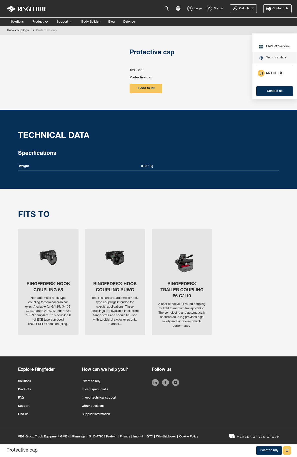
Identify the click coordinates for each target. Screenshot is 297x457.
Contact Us (280, 8)
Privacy (125, 436)
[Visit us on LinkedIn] (155, 383)
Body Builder (90, 21)
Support (62, 21)
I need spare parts (95, 389)
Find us (23, 414)
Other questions (93, 406)
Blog (111, 21)
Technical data (276, 57)
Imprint (138, 436)
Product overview (278, 46)
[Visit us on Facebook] (165, 383)
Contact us (274, 91)
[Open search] (168, 9)
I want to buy (91, 381)
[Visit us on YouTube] (175, 383)
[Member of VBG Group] (254, 436)
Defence (129, 21)
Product (38, 21)
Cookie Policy (188, 436)
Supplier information (96, 414)
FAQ (21, 397)
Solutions (17, 21)
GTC (150, 436)
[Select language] (179, 9)
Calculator (246, 8)
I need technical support (99, 397)
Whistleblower (166, 436)
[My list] (287, 450)
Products (24, 389)
